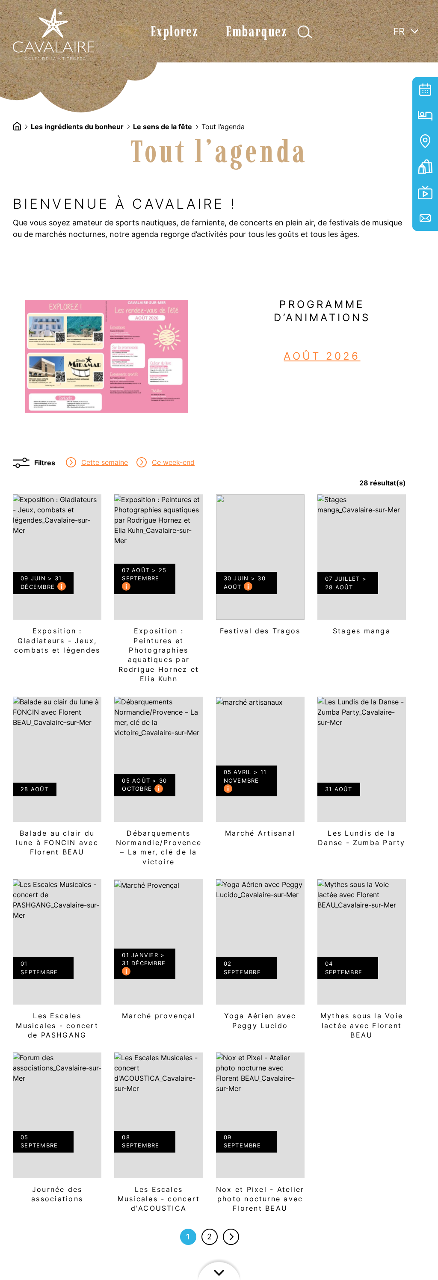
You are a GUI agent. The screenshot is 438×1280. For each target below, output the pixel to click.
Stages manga (361, 568)
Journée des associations (57, 1131)
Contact (425, 218)
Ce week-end (173, 462)
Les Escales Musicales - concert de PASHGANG (57, 962)
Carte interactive (425, 141)
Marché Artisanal (260, 770)
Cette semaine (104, 462)
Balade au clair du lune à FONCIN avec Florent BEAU (57, 780)
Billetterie (425, 167)
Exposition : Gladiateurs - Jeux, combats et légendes (57, 577)
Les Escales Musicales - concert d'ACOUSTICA (158, 1135)
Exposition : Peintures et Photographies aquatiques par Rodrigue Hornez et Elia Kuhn (158, 592)
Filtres (44, 462)
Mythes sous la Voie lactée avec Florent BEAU (361, 962)
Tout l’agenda (425, 90)
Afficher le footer (219, 1269)
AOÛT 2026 (322, 356)
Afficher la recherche (304, 31)
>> (231, 1237)
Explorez (174, 31)
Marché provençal (158, 953)
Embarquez (256, 31)
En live (425, 192)
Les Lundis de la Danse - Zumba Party (361, 775)
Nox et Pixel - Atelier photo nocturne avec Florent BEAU (260, 1135)
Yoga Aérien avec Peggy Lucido (260, 958)
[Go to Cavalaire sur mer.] (17, 126)
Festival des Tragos (260, 568)
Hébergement (425, 115)
